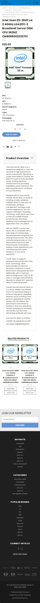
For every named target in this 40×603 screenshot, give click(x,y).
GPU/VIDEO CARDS (20, 479)
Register (24, 464)
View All (20, 535)
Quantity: (20, 125)
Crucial (20, 526)
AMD (20, 515)
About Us (20, 461)
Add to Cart (10, 393)
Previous (2, 360)
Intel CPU (20, 455)
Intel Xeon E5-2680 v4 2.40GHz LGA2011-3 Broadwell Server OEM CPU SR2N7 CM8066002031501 (10, 376)
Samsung (20, 518)
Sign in (15, 464)
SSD (20, 446)
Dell (20, 512)
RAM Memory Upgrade (20, 494)
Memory (20, 452)
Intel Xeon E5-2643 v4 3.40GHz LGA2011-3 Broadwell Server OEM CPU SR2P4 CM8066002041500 (29, 376)
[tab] (20, 158)
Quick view (10, 389)
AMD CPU (20, 458)
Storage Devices (20, 485)
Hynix (20, 521)
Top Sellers (20, 443)
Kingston (20, 524)
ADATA (20, 529)
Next (37, 360)
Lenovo (20, 532)
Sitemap (20, 467)
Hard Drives (20, 449)
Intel (20, 506)
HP (20, 509)
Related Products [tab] (18, 338)
